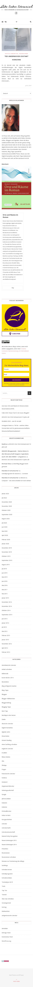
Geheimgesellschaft (8, 790)
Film (3, 761)
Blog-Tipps (5, 690)
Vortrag (4, 907)
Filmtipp (4, 765)
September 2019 (7, 560)
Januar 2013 (5, 639)
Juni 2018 (4, 581)
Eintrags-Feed (6, 933)
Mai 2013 (4, 631)
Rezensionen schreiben (9, 857)
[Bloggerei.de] (16, 961)
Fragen (4, 769)
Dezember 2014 (7, 602)
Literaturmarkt (6, 828)
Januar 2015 (5, 598)
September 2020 (7, 514)
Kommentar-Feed (7, 937)
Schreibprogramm (7, 874)
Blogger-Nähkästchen (8, 698)
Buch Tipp (5, 711)
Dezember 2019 (7, 548)
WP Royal (20, 975)
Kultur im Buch (6, 815)
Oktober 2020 (6, 510)
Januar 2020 (5, 543)
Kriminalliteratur (6, 811)
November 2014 (7, 606)
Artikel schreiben (7, 669)
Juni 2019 (4, 573)
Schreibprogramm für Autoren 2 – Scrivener (15, 473)
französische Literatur (8, 773)
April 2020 (5, 535)
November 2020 (7, 506)
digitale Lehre (6, 732)
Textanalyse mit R (7, 882)
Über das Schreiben (8, 899)
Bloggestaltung (6, 703)
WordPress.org (6, 941)
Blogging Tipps (6, 707)
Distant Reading (6, 740)
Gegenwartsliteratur (8, 786)
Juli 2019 (4, 569)
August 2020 (6, 518)
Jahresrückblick (6, 799)
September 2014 (7, 614)
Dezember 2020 (7, 502)
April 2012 (5, 648)
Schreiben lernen (7, 869)
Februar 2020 (6, 539)
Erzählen (4, 753)
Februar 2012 (6, 652)
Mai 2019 (4, 577)
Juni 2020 (4, 527)
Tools (3, 886)
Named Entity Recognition (10, 836)
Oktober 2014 (6, 610)
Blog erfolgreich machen (9, 686)
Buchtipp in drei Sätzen (9, 715)
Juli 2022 (4, 498)
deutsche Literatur (7, 723)
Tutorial (4, 894)
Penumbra (5, 849)
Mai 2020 (4, 531)
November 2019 (7, 552)
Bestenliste (5, 682)
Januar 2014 (5, 623)
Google (4, 794)
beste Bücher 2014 (7, 678)
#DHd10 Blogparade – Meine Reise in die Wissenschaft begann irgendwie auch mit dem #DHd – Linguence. (15, 454)
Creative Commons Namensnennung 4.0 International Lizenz (15, 351)
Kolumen (4, 803)
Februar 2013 (6, 635)
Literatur (4, 824)
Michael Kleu (6, 464)
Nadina (4, 444)
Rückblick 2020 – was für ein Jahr (11, 421)
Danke (4, 719)
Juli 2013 (4, 627)
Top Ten (4, 890)
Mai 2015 (4, 594)
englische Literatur (7, 748)
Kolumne (4, 807)
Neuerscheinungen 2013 (9, 840)
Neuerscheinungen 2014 (9, 844)
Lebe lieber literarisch (16, 6)
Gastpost (4, 782)
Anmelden (5, 928)
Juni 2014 (4, 619)
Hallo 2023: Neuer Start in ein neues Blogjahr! (15, 413)
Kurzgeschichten (7, 819)
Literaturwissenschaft (8, 832)
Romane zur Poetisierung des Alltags (13, 861)
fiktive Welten (6, 757)
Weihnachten (6, 911)
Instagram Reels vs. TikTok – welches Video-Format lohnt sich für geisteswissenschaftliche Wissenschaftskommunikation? (16, 428)
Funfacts (4, 778)
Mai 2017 (4, 589)
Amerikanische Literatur (9, 665)
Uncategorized (6, 903)
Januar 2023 (5, 493)
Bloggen (4, 694)
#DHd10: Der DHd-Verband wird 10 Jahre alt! (15, 417)
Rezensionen (23, 53)
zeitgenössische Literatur (9, 915)
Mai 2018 (4, 585)
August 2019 (6, 564)
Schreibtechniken (7, 878)
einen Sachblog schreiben (9, 744)
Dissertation (5, 736)
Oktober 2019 (6, 556)
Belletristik (5, 673)
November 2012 (7, 644)
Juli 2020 (4, 523)
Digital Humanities (11, 53)
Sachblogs (5, 865)
